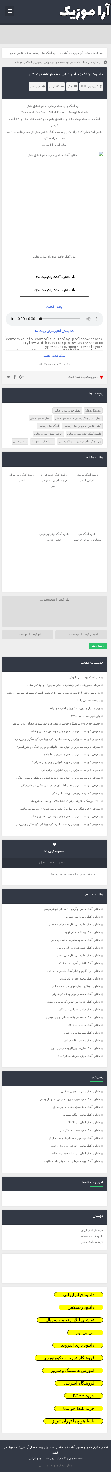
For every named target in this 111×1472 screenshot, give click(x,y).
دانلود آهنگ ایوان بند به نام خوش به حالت (75, 1153)
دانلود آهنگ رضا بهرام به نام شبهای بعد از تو (74, 1137)
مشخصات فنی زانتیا (88, 700)
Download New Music (34, 112)
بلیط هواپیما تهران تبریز (73, 1421)
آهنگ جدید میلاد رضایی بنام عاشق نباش (78, 418)
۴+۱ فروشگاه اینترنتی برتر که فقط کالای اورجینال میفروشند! (64, 800)
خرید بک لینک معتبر (92, 1241)
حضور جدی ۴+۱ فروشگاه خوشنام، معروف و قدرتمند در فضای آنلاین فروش (56, 723)
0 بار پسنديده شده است (83, 377)
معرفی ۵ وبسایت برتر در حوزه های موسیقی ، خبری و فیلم (65, 731)
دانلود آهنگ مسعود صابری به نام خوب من (75, 939)
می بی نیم (85, 1332)
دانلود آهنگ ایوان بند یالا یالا (84, 1122)
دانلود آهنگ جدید (72, 106)
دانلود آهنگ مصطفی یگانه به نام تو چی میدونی (72, 1017)
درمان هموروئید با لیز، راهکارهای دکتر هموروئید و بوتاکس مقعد (63, 684)
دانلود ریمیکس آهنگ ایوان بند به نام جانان (76, 986)
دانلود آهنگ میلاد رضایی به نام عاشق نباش (66, 74)
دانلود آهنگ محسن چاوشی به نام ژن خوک (75, 1145)
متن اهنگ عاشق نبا (43, 441)
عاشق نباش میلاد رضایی (48, 433)
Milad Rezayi (93, 410)
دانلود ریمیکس (81, 1307)
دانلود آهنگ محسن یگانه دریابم (82, 1040)
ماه (52, 862)
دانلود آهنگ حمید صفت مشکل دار (80, 1130)
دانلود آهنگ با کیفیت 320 (52, 290)
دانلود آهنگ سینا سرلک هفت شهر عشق (76, 1106)
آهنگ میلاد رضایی (49, 425)
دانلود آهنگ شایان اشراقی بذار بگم (79, 1009)
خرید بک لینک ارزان (92, 1230)
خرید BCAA (83, 1395)
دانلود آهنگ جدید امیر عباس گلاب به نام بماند (73, 1001)
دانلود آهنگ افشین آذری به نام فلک (79, 963)
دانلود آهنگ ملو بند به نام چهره (82, 1032)
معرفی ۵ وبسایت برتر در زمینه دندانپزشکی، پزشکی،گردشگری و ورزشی (57, 739)
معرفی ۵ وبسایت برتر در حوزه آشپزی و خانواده (72, 754)
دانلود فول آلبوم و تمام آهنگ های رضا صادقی (73, 970)
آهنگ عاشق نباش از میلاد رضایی (82, 425)
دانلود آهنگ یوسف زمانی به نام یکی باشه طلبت (72, 1161)
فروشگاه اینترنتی (79, 1383)
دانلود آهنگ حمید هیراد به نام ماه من (78, 947)
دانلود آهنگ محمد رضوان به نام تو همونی (76, 994)
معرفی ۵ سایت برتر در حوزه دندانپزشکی (76, 793)
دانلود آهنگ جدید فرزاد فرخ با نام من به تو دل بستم (70, 1099)
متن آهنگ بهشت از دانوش (84, 677)
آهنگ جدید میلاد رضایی (67, 410)
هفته (62, 862)
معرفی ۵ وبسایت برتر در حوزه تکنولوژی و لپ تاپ (70, 769)
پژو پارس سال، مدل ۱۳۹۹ (84, 715)
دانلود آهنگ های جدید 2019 (84, 1024)
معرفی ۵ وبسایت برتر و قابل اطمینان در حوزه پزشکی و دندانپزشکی (60, 785)
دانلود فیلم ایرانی (78, 1294)
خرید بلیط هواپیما (78, 1408)
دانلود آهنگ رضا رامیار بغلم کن (82, 916)
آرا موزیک (77, 52)
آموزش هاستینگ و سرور (72, 1370)
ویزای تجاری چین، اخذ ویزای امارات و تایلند (75, 708)
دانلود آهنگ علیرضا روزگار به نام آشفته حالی (74, 924)
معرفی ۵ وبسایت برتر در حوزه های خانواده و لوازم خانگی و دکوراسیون (58, 746)
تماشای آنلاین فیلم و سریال (70, 1320)
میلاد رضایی (20, 441)
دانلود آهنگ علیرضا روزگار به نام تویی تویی (75, 1048)
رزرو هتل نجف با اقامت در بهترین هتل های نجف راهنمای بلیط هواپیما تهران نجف (53, 692)
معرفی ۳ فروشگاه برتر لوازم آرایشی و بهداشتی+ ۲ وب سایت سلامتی (59, 808)
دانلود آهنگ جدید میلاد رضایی (84, 433)
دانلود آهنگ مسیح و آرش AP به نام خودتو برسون (71, 908)
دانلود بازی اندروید (77, 1345)
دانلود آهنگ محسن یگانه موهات (81, 1114)
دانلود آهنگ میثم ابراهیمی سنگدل (80, 1091)
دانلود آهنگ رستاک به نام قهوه (82, 932)
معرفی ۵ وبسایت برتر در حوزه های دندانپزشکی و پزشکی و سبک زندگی (58, 777)
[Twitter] (9, 377)
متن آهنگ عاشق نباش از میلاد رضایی (80, 441)
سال (42, 862)
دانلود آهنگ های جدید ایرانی (55, 1465)
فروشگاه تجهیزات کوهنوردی (68, 1357)
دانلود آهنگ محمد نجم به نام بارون (80, 978)
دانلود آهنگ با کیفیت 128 (52, 277)
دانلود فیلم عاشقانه (92, 1236)
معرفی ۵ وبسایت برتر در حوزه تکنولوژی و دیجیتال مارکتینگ (65, 762)
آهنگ (65, 52)
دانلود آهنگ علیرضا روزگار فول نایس (78, 955)
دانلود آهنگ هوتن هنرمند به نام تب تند (78, 1055)
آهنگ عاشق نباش (40, 418)
